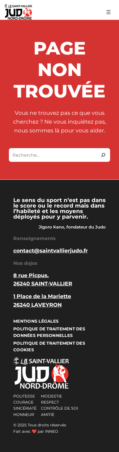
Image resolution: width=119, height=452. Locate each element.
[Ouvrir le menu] (108, 12)
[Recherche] (103, 154)
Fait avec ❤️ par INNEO (35, 431)
